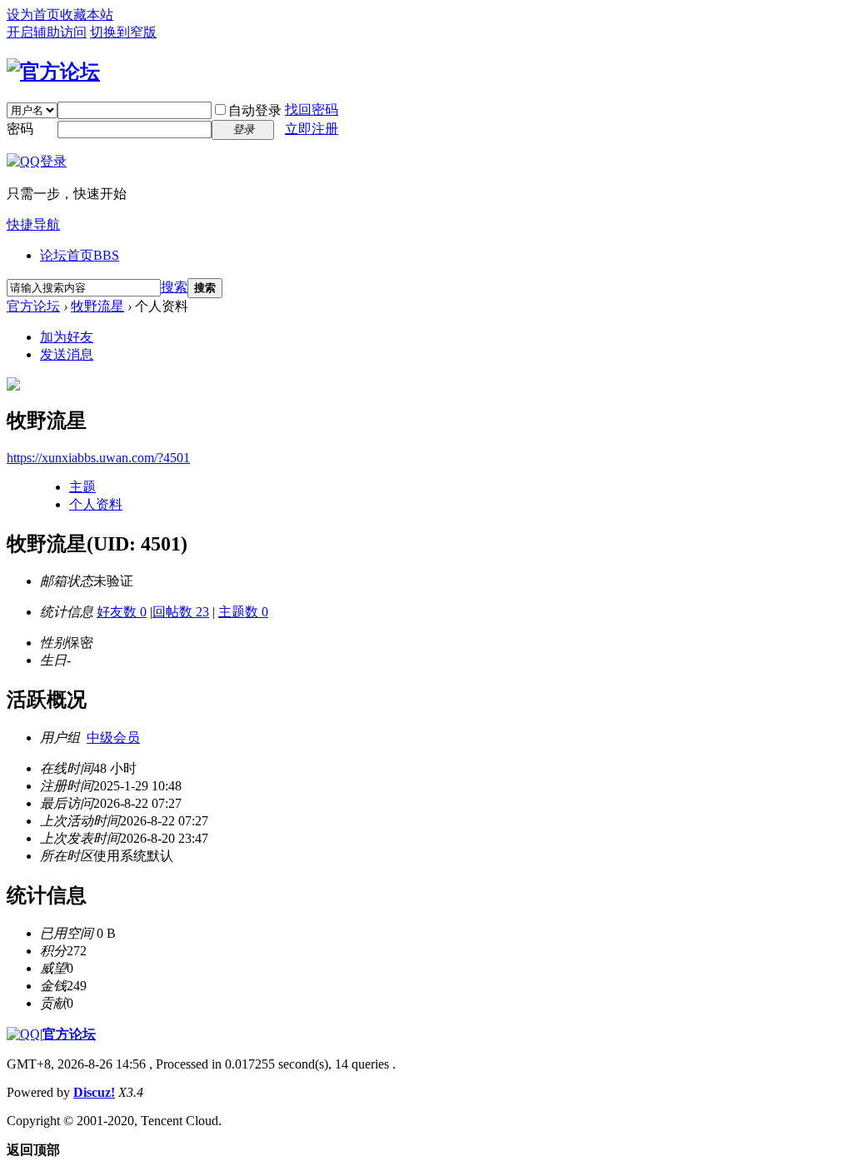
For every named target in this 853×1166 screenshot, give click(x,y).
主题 (82, 487)
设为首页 (33, 14)
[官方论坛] (53, 71)
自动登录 (255, 110)
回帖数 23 (180, 612)
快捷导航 (33, 224)
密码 (20, 129)
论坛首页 (79, 255)
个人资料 (95, 504)
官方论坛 (33, 306)
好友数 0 (122, 612)
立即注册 (311, 129)
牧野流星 (97, 306)
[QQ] (23, 1034)
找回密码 (311, 109)
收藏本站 (86, 14)
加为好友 (66, 337)
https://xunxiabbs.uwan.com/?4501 (98, 458)
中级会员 (113, 737)
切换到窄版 (123, 32)
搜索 (174, 287)
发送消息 (66, 354)
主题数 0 (243, 612)
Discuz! (94, 1092)
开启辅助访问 (47, 32)
